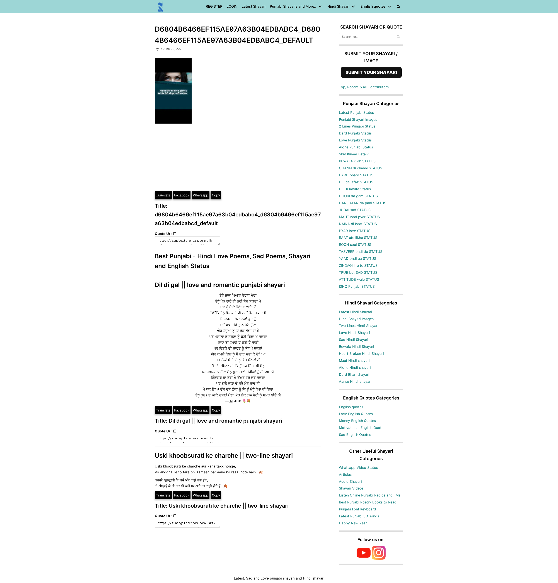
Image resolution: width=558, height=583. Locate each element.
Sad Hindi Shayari (353, 339)
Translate (163, 195)
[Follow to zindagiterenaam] (379, 558)
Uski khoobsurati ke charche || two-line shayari (224, 455)
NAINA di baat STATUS (358, 224)
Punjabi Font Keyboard (357, 509)
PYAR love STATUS (354, 231)
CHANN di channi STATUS (360, 168)
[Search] (398, 36)
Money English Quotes (357, 420)
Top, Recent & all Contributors (364, 87)
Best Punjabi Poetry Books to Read (367, 502)
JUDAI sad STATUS (355, 210)
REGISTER (214, 6)
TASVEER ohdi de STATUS (360, 251)
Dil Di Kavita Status (355, 189)
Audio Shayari (350, 481)
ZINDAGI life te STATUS (358, 265)
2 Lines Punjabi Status (357, 126)
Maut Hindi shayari (354, 360)
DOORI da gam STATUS (358, 196)
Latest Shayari (253, 6)
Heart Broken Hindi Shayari (361, 353)
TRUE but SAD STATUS (358, 272)
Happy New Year (353, 523)
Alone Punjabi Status (356, 147)
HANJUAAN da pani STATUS (362, 203)
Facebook (181, 195)
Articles (345, 474)
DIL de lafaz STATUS (356, 182)
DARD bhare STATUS (356, 175)
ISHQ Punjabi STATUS (357, 286)
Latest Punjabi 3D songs (359, 516)
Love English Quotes (356, 414)
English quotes (351, 407)
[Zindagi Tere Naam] (161, 6)
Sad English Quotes (355, 434)
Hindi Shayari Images (356, 319)
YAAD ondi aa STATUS (357, 258)
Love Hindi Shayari (354, 332)
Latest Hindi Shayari (355, 312)
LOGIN (232, 6)
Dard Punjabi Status (355, 133)
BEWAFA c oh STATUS (357, 161)
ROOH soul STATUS (355, 244)
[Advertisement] (238, 158)
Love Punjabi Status (355, 140)
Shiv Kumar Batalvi (354, 154)
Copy (216, 195)
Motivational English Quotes (362, 427)
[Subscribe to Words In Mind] (364, 558)
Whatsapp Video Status (358, 467)
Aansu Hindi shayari (355, 381)
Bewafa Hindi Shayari (356, 346)
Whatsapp (200, 195)
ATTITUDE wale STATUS (359, 279)
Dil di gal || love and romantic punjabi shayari (220, 285)
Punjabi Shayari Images (358, 119)
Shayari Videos (351, 488)
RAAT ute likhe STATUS (358, 237)
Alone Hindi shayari (355, 367)
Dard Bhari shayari (354, 374)
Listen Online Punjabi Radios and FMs (369, 495)
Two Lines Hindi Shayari (358, 325)
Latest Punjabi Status (356, 112)
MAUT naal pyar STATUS (359, 217)
